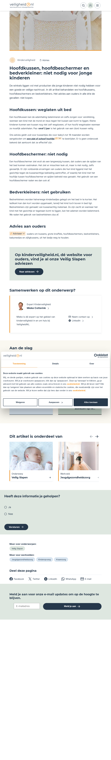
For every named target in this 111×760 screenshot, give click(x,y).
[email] (86, 579)
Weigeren (20, 402)
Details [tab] (55, 363)
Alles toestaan (90, 402)
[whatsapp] (68, 579)
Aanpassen (54, 402)
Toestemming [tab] (19, 363)
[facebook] (16, 579)
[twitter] (34, 579)
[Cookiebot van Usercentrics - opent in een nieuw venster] (96, 356)
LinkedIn (76, 320)
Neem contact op (81, 316)
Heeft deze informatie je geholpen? (32, 496)
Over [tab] (91, 363)
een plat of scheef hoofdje (41, 138)
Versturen (14, 527)
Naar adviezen (25, 272)
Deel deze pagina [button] (23, 571)
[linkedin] (50, 579)
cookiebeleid (73, 384)
